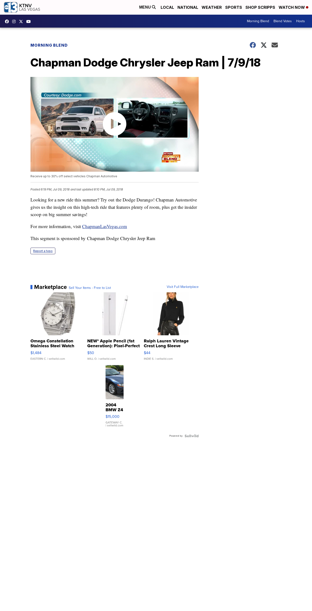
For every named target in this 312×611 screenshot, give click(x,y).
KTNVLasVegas (8, 21)
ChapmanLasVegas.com (104, 226)
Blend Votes (282, 21)
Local (167, 7)
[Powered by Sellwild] (192, 436)
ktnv (15, 21)
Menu (145, 7)
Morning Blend (258, 21)
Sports (233, 7)
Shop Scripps (260, 7)
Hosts (300, 21)
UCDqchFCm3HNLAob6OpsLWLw (29, 21)
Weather (212, 7)
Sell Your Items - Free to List (90, 288)
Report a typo (43, 251)
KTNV (22, 21)
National (187, 7)
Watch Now (292, 7)
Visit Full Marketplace (183, 287)
